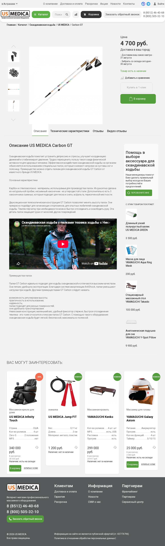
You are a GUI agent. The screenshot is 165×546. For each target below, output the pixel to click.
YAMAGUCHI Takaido (137, 298)
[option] (13, 56)
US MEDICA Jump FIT (62, 416)
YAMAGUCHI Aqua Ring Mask (139, 262)
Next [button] (13, 119)
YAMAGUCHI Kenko (100, 416)
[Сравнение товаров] (75, 14)
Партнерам (128, 496)
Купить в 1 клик (136, 87)
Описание (40, 131)
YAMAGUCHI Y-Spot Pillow (141, 334)
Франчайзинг (130, 491)
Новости (115, 3)
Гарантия (59, 496)
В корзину (140, 98)
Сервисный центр (133, 501)
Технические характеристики (69, 131)
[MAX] (143, 4)
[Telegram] (148, 4)
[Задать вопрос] (37, 447)
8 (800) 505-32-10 (153, 16)
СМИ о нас (94, 501)
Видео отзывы (117, 131)
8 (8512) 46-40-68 (153, 12)
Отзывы (98, 131)
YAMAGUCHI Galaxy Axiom (139, 418)
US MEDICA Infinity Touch (21, 418)
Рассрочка (91, 3)
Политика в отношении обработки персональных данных (84, 538)
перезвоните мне (140, 193)
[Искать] (66, 14)
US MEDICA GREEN (138, 226)
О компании (50, 3)
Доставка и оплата (71, 3)
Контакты (129, 3)
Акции (104, 3)
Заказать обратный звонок (122, 14)
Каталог (43, 14)
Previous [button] (13, 46)
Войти (161, 4)
